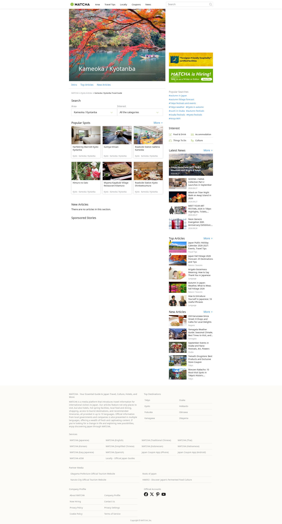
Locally (123, 4)
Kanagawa (150, 418)
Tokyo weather (177, 107)
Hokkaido (183, 406)
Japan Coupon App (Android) (192, 452)
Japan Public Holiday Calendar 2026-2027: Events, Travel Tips (198, 245)
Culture (199, 140)
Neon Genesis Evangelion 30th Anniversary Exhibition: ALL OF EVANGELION (199, 223)
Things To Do (179, 140)
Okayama (183, 418)
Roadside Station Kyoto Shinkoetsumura (146, 184)
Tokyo (147, 400)
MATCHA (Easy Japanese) (82, 452)
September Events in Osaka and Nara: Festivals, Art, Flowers (198, 345)
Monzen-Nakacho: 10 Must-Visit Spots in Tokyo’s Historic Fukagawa (198, 374)
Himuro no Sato (80, 182)
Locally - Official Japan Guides (120, 458)
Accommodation (203, 134)
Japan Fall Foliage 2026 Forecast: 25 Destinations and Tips (200, 259)
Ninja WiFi (175, 119)
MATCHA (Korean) (78, 446)
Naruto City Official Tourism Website (88, 479)
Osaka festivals (177, 115)
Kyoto (147, 406)
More (157, 122)
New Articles (104, 84)
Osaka (182, 400)
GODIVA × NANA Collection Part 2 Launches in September (200, 182)
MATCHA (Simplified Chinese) (120, 446)
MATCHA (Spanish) (115, 452)
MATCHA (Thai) (185, 440)
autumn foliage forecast (182, 99)
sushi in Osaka (177, 111)
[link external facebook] (146, 495)
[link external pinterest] (158, 495)
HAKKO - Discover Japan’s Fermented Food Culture (167, 479)
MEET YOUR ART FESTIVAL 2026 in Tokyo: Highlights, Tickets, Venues (199, 210)
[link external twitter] (152, 495)
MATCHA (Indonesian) (152, 446)
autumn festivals (196, 111)
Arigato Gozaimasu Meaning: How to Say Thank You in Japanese (199, 272)
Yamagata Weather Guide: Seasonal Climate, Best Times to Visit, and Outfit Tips (200, 334)
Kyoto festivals (195, 115)
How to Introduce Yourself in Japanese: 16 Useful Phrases (200, 299)
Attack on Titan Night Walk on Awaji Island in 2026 (199, 195)
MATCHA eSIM (77, 458)
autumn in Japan (178, 96)
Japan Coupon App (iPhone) (155, 452)
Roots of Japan (149, 473)
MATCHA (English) (114, 440)
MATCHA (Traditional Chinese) (156, 440)
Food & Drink (179, 134)
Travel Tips (110, 4)
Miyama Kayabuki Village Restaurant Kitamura (116, 184)
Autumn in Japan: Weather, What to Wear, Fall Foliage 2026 (199, 285)
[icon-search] (210, 4)
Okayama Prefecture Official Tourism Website (92, 473)
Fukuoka (149, 412)
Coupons (136, 4)
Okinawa (183, 412)
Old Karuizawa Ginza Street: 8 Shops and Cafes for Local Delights (200, 319)
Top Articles (86, 84)
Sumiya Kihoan (111, 146)
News (148, 4)
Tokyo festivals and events (183, 103)
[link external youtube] (164, 495)
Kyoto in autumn (195, 107)
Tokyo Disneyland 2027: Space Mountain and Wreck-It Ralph (186, 169)
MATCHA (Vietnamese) (188, 446)
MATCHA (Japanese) (79, 440)
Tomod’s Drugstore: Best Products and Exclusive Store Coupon (200, 359)
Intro (74, 84)
